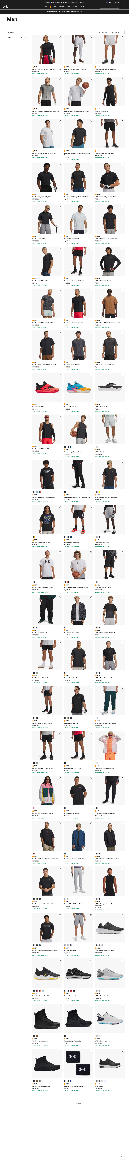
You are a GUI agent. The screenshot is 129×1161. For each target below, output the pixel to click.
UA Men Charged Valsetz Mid (41, 1086)
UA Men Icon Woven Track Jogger (105, 723)
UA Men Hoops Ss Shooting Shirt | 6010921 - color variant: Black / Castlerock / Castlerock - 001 (97, 627)
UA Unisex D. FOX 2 (38, 407)
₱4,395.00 (98, 71)
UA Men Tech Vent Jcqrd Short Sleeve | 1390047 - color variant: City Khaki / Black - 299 (37, 899)
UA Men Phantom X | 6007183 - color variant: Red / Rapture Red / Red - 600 (71, 991)
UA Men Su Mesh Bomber (71, 632)
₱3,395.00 (35, 155)
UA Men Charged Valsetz (40, 1041)
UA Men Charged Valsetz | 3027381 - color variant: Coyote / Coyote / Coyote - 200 (37, 1036)
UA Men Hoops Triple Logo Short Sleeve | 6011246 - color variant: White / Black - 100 (65, 582)
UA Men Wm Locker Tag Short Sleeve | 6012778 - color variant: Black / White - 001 (34, 492)
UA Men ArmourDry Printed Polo (73, 238)
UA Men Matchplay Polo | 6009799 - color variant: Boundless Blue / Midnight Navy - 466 (71, 718)
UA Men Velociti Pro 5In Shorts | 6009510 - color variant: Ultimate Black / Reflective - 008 (65, 763)
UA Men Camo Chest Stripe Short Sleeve (44, 950)
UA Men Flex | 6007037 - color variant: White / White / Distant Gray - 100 (102, 1081)
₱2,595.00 (67, 113)
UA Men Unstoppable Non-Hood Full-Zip (107, 859)
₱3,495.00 (98, 544)
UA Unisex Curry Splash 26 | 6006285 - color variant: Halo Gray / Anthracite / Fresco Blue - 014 (43, 991)
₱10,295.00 (98, 1043)
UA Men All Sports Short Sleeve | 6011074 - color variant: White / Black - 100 (99, 1126)
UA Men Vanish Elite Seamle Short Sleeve (44, 153)
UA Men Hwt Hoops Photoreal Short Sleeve (45, 859)
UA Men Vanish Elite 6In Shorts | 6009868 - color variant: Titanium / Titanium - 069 (37, 673)
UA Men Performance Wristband (73, 1086)
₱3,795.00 (98, 155)
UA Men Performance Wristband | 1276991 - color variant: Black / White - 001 (65, 1081)
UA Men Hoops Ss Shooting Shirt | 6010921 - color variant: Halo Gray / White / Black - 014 (99, 627)
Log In (124, 2)
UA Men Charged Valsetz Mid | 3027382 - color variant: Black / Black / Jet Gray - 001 (34, 1081)
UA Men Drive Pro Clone (102, 1041)
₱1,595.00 (67, 367)
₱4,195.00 (98, 283)
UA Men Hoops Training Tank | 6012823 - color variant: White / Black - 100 (68, 447)
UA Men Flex (99, 1086)
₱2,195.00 (98, 113)
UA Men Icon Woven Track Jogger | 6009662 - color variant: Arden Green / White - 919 (97, 718)
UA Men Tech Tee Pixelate (72, 364)
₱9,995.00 (98, 953)
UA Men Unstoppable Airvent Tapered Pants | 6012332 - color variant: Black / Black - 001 (65, 492)
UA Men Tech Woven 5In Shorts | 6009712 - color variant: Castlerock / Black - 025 (37, 718)
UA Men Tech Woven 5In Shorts (42, 723)
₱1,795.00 (35, 589)
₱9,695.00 (67, 1043)
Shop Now (79, 11)
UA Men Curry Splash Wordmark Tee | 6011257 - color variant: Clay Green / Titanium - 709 (43, 1126)
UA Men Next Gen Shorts (71, 542)
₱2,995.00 (98, 325)
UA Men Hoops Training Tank (72, 452)
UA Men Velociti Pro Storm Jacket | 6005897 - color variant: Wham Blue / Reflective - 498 (65, 854)
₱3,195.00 (67, 283)
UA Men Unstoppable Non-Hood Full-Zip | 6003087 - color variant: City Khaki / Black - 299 (99, 854)
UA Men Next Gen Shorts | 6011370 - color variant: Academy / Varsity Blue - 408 (71, 537)
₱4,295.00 (98, 1088)
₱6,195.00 (35, 409)
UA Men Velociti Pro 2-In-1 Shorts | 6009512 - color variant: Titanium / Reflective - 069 (37, 763)
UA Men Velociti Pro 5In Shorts (73, 768)
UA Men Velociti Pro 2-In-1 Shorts (42, 768)
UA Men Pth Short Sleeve (71, 813)
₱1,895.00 (35, 71)
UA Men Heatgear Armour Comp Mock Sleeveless (106, 904)
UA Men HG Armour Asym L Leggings (75, 69)
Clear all (23, 37)
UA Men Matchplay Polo (71, 723)
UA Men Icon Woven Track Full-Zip (42, 813)
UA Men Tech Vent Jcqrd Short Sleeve (44, 904)
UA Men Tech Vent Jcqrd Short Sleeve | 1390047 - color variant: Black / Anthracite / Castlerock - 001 (34, 899)
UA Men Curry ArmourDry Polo (41, 197)
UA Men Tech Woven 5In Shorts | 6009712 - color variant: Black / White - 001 (34, 718)
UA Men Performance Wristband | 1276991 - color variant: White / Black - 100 (68, 1081)
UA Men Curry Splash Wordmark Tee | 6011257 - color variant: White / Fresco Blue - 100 (37, 1126)
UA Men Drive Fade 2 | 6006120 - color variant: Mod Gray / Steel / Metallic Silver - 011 (97, 991)
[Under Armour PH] (5, 6)
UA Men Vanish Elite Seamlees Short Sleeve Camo (77, 154)
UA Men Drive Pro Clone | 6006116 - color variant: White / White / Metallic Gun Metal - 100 (99, 1036)
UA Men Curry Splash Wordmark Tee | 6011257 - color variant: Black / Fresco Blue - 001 (34, 1126)
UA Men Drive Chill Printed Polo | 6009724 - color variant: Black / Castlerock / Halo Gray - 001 (97, 673)
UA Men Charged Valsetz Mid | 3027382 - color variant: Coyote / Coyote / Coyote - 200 (37, 1081)
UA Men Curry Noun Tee (71, 678)
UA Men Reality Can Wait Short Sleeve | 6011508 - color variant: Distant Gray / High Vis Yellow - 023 (99, 492)
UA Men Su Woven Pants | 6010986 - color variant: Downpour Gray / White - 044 (37, 627)
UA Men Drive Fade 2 (101, 996)
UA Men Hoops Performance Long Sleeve (76, 111)
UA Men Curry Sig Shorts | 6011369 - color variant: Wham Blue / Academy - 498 (99, 537)
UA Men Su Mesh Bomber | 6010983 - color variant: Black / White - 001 (65, 627)
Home (9, 32)
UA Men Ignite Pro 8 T (101, 407)
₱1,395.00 (35, 953)
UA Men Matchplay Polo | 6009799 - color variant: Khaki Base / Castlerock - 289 (68, 718)
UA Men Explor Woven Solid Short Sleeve (107, 323)
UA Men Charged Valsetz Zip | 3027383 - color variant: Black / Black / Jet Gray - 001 (65, 1036)
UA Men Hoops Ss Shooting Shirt (105, 632)
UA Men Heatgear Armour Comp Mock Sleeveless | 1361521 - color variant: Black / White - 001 (97, 899)
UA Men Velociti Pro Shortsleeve (73, 323)
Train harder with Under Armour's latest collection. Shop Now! (64, 2)
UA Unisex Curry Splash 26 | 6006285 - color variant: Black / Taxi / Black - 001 (34, 991)
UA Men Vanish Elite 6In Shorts (41, 678)
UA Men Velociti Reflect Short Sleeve (106, 238)
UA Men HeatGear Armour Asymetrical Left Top (46, 69)
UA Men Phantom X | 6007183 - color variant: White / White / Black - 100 (68, 991)
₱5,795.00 (35, 113)
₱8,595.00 (98, 998)
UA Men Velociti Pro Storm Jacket (74, 859)
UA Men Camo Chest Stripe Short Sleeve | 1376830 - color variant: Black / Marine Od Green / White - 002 (34, 945)
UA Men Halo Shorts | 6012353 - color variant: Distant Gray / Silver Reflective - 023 (97, 447)
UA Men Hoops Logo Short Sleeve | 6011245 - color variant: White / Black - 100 (34, 582)
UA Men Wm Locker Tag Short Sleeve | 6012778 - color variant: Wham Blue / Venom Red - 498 (40, 492)
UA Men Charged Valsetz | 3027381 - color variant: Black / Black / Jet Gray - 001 (34, 1036)
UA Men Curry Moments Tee (41, 542)
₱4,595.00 (67, 953)
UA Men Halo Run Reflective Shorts (105, 69)
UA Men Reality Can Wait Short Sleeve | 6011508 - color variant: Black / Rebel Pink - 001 (97, 492)
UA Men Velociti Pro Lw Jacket (104, 768)
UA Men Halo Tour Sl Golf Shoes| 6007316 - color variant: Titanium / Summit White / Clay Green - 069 (99, 945)
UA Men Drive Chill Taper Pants (73, 904)
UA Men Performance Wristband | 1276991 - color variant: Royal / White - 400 (71, 1081)
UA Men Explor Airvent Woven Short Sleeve (45, 364)
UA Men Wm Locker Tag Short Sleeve (43, 497)
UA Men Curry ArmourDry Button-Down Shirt (45, 111)
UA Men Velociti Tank (101, 111)
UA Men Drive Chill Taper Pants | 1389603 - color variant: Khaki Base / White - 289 (68, 899)
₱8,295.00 (98, 861)
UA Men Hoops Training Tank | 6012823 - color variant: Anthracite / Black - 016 (65, 447)
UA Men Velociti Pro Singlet (40, 449)
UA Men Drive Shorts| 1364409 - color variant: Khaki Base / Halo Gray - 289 (68, 945)
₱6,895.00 (98, 589)
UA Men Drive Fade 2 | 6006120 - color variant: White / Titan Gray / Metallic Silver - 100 (99, 991)
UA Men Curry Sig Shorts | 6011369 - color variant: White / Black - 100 (97, 537)
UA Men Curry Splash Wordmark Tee (43, 1131)
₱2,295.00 (98, 409)
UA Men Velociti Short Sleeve (41, 281)
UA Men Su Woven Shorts (103, 587)
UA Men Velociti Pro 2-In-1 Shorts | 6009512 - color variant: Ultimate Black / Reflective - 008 (34, 763)
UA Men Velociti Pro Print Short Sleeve (44, 323)
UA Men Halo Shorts (101, 452)
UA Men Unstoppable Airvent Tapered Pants (77, 497)
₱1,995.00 (98, 367)
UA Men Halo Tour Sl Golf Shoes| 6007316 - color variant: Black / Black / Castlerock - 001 (97, 945)
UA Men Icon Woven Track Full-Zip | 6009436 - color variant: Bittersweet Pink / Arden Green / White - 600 (34, 808)
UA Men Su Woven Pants (40, 632)
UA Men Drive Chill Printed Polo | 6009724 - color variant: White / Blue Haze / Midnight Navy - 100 (99, 673)
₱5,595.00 (35, 199)
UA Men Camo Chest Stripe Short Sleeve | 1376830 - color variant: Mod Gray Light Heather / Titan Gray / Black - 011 (37, 945)
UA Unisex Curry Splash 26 (40, 996)
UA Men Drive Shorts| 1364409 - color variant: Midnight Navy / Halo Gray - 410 (71, 945)
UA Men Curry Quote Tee (71, 1131)
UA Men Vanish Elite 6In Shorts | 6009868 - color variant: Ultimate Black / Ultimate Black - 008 (34, 673)
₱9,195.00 (98, 770)
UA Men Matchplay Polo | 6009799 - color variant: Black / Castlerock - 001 (65, 718)
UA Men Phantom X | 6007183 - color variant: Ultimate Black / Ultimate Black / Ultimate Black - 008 (74, 991)
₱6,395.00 (98, 454)
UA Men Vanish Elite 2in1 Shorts (104, 153)
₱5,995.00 (98, 680)
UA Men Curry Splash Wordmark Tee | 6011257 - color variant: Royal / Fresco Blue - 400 (40, 1126)
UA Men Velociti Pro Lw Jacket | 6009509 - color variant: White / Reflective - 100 (97, 763)
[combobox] (109, 6)
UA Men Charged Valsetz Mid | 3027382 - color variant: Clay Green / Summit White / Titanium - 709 (40, 1081)
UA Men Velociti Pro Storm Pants (105, 813)
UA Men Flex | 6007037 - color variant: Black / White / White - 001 (97, 1081)
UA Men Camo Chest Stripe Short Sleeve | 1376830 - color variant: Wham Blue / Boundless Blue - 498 (40, 945)
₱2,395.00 (98, 241)
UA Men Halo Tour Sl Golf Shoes (104, 950)
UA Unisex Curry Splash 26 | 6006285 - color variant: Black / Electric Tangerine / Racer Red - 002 (37, 991)
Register (117, 2)
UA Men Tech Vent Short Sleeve (104, 364)
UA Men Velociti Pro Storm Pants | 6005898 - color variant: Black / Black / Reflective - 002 (97, 808)
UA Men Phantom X (70, 996)
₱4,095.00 (35, 680)
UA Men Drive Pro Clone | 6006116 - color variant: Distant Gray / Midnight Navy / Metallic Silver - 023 (97, 1036)
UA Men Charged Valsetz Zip (72, 1041)
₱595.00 (66, 1088)
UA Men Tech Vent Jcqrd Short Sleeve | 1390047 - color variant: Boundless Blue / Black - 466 (40, 899)
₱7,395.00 (67, 499)
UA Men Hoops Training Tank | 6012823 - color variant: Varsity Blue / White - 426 (71, 447)
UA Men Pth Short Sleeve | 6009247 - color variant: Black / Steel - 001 (65, 808)
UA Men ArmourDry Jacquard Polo (105, 197)
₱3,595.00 (35, 325)
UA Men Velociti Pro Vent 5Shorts (74, 281)
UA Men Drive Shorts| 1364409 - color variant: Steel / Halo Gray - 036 (65, 945)
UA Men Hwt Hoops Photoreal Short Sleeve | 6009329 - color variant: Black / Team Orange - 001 (34, 854)
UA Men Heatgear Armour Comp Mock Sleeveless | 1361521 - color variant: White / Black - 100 (99, 899)
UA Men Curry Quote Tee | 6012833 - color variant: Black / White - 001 (65, 1126)
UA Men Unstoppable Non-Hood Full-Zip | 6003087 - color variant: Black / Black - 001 (97, 854)
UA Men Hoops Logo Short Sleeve (42, 587)
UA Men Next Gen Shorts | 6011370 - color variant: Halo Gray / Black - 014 (68, 537)
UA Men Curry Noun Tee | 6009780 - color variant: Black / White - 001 (65, 673)
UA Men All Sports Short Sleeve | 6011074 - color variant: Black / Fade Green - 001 (97, 1126)
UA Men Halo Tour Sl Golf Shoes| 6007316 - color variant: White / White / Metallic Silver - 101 (102, 945)
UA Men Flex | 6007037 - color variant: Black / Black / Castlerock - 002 (99, 1081)
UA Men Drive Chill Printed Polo (104, 678)
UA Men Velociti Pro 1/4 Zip (103, 281)
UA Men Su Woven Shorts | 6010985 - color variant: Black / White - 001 (97, 582)
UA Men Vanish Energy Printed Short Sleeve (77, 197)
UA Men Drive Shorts (70, 950)
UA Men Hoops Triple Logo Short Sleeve (76, 587)
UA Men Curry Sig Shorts (102, 542)
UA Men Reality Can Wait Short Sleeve (106, 497)
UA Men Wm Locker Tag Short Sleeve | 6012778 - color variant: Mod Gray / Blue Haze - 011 (37, 492)
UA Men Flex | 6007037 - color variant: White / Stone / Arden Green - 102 (105, 1081)
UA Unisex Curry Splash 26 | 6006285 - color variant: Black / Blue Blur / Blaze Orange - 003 (40, 991)
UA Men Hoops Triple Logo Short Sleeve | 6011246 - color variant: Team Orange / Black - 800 (68, 582)
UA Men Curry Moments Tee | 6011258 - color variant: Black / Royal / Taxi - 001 (34, 537)
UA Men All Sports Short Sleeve (104, 1131)
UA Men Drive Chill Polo (39, 238)
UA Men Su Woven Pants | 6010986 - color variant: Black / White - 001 (34, 627)
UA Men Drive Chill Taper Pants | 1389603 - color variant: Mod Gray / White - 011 (65, 899)
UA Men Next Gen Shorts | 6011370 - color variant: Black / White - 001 (65, 537)
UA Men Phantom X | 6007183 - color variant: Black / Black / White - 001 (65, 991)
